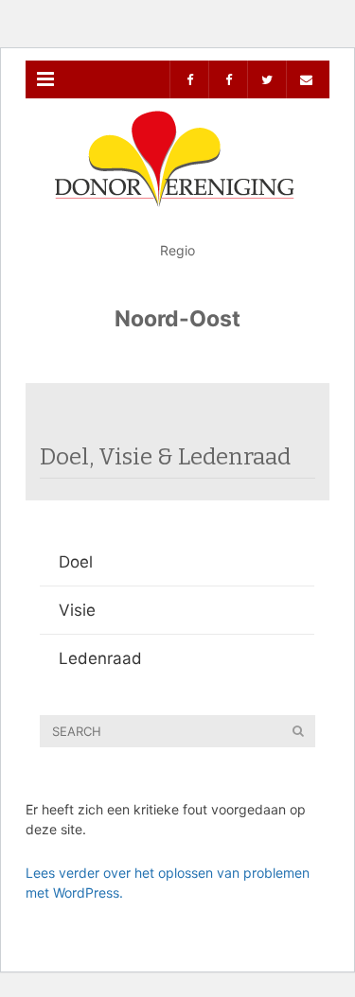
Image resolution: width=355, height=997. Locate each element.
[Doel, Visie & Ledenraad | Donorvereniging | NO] (177, 145)
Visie (77, 610)
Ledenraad (100, 658)
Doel (76, 561)
